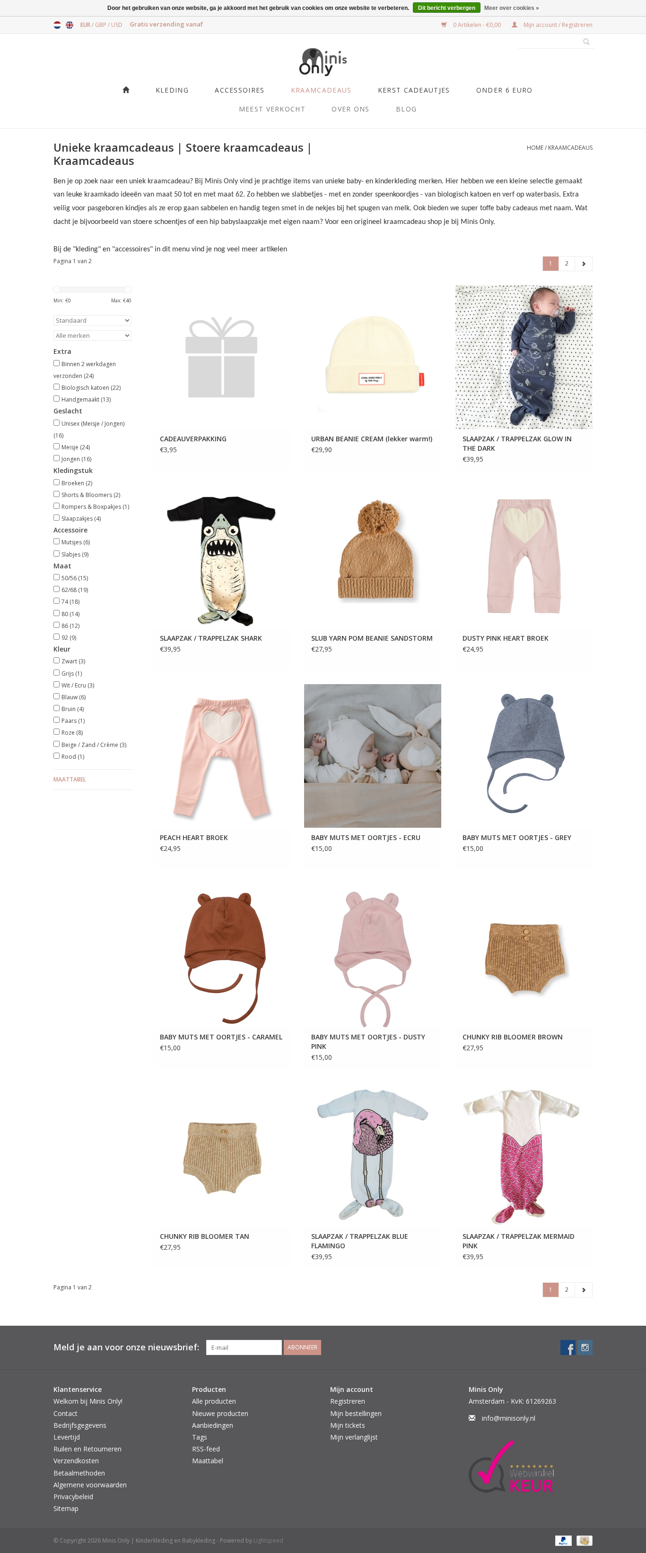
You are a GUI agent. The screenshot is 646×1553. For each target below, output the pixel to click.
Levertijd (66, 1437)
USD (116, 25)
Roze (72, 733)
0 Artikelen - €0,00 (477, 25)
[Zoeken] (583, 42)
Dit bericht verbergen (446, 8)
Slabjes (74, 554)
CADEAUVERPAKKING (193, 438)
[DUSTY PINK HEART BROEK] (524, 556)
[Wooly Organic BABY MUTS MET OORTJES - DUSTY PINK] (372, 955)
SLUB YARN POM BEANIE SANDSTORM (372, 638)
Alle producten (214, 1401)
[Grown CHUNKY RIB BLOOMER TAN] (221, 1155)
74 (70, 602)
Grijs (71, 673)
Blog (406, 108)
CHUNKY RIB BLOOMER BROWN (513, 1036)
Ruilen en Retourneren (87, 1448)
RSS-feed (206, 1448)
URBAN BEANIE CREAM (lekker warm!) (371, 438)
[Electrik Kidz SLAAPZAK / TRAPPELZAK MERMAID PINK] (524, 1155)
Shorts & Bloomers (90, 495)
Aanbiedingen (212, 1425)
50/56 (74, 578)
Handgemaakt (86, 399)
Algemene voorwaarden (90, 1484)
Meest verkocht (272, 108)
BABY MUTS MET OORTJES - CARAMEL (221, 1036)
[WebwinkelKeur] (531, 1466)
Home (535, 148)
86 (70, 626)
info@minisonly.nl (508, 1418)
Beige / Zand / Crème (93, 745)
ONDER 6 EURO (504, 90)
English (69, 25)
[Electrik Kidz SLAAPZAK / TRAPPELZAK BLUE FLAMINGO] (372, 1155)
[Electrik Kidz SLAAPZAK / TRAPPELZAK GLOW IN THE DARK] (524, 357)
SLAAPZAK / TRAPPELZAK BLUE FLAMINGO (359, 1241)
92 (68, 638)
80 (70, 614)
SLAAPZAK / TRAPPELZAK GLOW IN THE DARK (517, 443)
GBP (101, 25)
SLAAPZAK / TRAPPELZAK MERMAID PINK (519, 1241)
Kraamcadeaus (321, 90)
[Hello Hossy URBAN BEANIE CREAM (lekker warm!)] (372, 357)
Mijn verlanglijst (354, 1437)
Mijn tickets (347, 1425)
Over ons (350, 108)
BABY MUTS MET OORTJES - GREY (517, 837)
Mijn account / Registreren (557, 25)
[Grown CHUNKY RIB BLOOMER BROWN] (524, 955)
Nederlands (57, 25)
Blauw (73, 697)
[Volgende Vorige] (583, 264)
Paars (73, 721)
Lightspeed (268, 1540)
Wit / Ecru (77, 685)
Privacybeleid (73, 1496)
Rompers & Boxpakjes (95, 507)
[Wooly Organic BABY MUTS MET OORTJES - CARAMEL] (221, 955)
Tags (199, 1437)
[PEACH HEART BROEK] (221, 756)
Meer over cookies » (511, 8)
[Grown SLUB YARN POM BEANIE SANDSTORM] (372, 556)
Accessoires (239, 90)
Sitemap (66, 1508)
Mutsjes (75, 542)
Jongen (76, 459)
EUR (86, 25)
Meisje (75, 447)
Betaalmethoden (79, 1472)
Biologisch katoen (91, 388)
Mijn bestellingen (356, 1413)
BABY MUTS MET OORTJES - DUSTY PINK (368, 1041)
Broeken (76, 483)
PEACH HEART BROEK (194, 837)
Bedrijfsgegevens (79, 1425)
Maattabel (69, 779)
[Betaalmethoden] (562, 1540)
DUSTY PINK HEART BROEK (506, 638)
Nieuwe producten (220, 1413)
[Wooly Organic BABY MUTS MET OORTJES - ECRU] (372, 756)
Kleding (172, 90)
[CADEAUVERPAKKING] (221, 357)
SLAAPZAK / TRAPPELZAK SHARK (211, 638)
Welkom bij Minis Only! (87, 1401)
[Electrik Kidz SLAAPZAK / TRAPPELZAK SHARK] (221, 556)
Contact (65, 1413)
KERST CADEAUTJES (414, 90)
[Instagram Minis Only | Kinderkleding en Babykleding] (585, 1347)
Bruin (72, 709)
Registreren (347, 1401)
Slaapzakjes (81, 519)
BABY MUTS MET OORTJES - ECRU (365, 837)
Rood (72, 757)
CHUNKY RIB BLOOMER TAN (204, 1236)
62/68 (74, 590)
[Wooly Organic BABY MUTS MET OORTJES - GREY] (524, 756)
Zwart (73, 661)
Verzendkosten (76, 1460)
